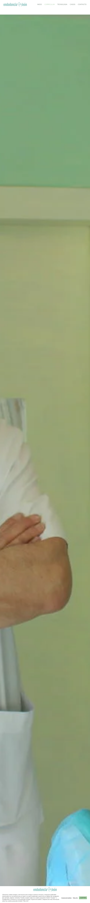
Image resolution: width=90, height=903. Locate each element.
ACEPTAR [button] (83, 898)
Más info (75, 898)
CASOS (72, 4)
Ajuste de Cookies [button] (66, 898)
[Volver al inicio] (16, 4)
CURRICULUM (49, 4)
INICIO (39, 4)
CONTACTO (82, 4)
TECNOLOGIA (62, 4)
